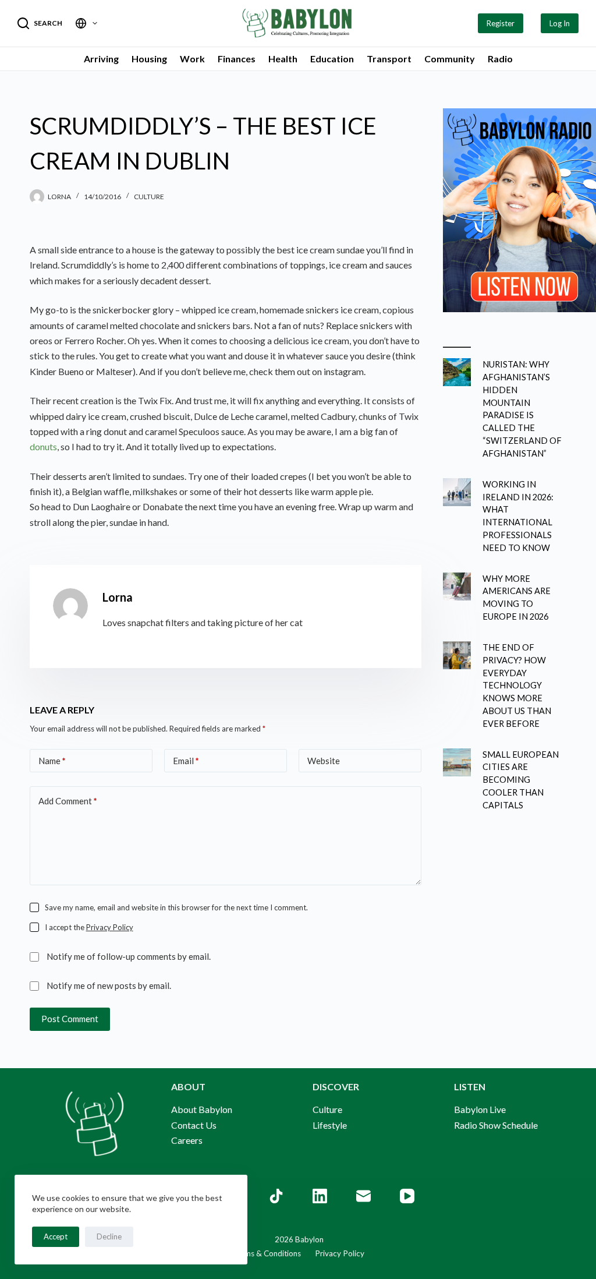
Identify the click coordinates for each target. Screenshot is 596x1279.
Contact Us (194, 1124)
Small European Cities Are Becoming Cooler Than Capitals (521, 780)
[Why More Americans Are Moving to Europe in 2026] (457, 586)
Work (192, 58)
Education (332, 58)
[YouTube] (407, 1196)
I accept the (89, 927)
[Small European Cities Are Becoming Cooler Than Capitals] (457, 762)
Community (449, 58)
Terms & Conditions (266, 1253)
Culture (149, 196)
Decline (109, 1236)
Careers (187, 1140)
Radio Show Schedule (496, 1124)
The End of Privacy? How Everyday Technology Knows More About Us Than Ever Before (517, 685)
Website (323, 760)
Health (282, 58)
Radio (500, 58)
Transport (389, 58)
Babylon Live (480, 1109)
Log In (559, 23)
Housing (149, 58)
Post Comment (69, 1018)
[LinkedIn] (320, 1196)
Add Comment (67, 801)
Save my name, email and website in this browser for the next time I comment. (176, 907)
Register (501, 23)
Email (186, 760)
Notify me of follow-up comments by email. (129, 956)
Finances (237, 58)
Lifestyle (330, 1124)
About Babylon (201, 1109)
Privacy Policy (109, 927)
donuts (43, 446)
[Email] (363, 1196)
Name (52, 760)
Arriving (101, 58)
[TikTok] (276, 1196)
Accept (56, 1236)
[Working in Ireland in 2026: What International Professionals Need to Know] (457, 492)
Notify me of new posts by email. (109, 985)
